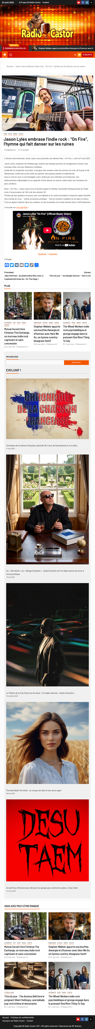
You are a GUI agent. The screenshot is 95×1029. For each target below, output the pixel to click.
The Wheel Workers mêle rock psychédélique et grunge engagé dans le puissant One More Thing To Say (76, 333)
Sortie (21, 134)
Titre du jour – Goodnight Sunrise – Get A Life (70, 274)
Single (15, 134)
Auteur (45, 322)
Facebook (42, 254)
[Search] (75, 54)
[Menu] (10, 55)
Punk (5, 134)
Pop (14, 322)
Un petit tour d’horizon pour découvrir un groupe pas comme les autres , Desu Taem (42, 888)
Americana (37, 322)
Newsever (63, 1026)
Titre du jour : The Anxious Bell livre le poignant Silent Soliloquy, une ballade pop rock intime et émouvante (24, 1000)
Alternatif (8, 322)
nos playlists (21, 207)
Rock (10, 134)
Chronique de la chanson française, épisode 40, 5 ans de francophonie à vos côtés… (42, 445)
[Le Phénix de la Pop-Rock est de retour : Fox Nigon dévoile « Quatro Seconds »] (47, 634)
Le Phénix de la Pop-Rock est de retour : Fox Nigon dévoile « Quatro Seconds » (40, 693)
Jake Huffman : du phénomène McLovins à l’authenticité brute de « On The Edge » (23, 275)
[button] (10, 55)
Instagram (53, 254)
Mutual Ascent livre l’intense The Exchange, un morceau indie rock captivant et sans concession (17, 336)
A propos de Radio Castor (30, 2)
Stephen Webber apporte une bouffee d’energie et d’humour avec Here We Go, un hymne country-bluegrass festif (47, 333)
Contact (45, 2)
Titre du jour (9, 992)
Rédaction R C (11, 150)
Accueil (5, 1017)
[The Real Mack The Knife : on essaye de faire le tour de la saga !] (47, 743)
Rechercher (12, 357)
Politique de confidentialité (22, 1017)
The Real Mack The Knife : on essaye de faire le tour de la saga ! (34, 790)
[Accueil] (4, 55)
